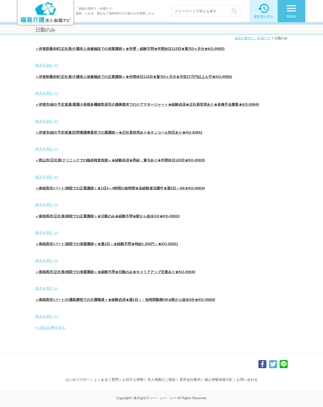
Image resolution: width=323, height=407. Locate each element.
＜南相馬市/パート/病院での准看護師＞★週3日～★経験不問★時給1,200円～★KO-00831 (106, 244)
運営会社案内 (190, 379)
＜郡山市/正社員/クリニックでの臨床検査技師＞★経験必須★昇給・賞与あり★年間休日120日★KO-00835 (120, 160)
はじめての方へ (77, 379)
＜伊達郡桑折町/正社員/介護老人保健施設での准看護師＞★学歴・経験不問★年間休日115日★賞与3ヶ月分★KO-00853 (130, 49)
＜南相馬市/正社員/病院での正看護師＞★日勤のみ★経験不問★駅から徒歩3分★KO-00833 (107, 216)
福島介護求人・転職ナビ (252, 38)
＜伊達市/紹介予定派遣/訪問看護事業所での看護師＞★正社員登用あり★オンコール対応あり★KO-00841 (118, 132)
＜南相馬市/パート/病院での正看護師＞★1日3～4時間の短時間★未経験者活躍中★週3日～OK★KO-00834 (120, 188)
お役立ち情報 (133, 379)
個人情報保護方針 (218, 379)
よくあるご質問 (106, 379)
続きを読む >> (46, 65)
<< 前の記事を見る (50, 328)
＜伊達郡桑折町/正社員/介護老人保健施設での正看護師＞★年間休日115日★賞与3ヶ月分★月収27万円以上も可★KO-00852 (133, 77)
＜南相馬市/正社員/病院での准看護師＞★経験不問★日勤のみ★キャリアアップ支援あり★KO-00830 (115, 272)
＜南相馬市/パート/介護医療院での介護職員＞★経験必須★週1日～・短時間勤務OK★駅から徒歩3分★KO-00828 (125, 300)
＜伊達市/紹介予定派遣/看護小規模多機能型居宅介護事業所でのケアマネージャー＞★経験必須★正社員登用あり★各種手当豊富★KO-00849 (147, 104)
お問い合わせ (247, 379)
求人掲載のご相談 (161, 379)
